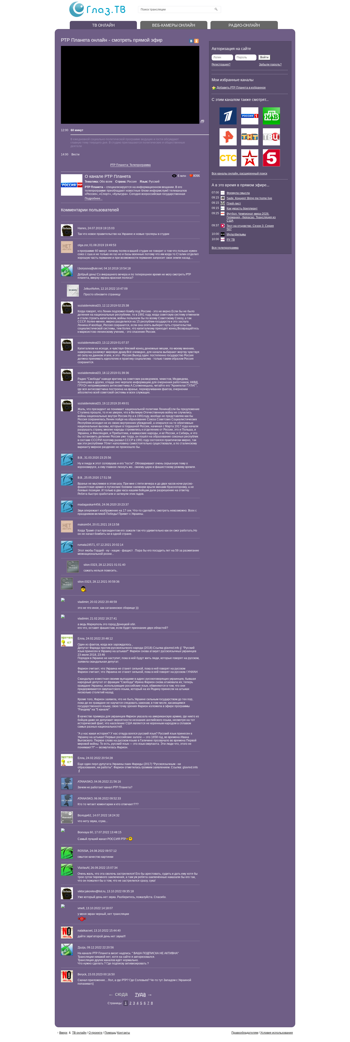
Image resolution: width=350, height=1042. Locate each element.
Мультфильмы (236, 234)
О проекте (95, 1032)
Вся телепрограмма (225, 247)
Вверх (63, 1032)
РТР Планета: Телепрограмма (130, 165)
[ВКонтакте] (191, 41)
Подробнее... (93, 198)
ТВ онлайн (79, 1032)
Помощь (110, 1032)
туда (140, 994)
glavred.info (171, 648)
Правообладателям (244, 1032)
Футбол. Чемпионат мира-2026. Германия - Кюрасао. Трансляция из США (251, 217)
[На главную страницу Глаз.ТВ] (97, 16)
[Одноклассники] (196, 41)
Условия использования (276, 1032)
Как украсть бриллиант (242, 208)
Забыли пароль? (270, 64)
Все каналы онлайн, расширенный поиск (239, 173)
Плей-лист (234, 203)
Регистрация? (221, 64)
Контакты (123, 1032)
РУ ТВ (231, 239)
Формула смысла (238, 193)
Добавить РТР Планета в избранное (241, 87)
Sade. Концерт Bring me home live (249, 198)
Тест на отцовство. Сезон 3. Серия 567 (250, 227)
